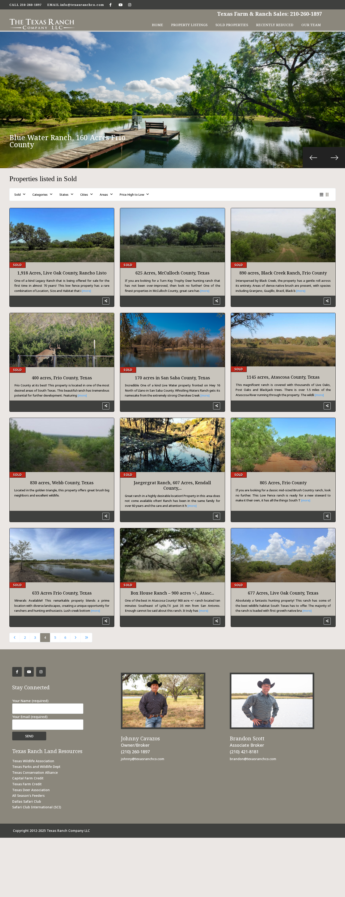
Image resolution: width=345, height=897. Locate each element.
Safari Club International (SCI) (36, 807)
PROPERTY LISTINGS (189, 24)
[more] (86, 291)
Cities (84, 194)
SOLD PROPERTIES (231, 24)
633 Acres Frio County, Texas (62, 593)
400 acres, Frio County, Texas (62, 378)
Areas (104, 194)
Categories (40, 194)
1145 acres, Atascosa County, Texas (283, 377)
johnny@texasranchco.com (142, 759)
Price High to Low (132, 194)
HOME (157, 24)
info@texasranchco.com (82, 5)
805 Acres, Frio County (283, 482)
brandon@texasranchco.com (253, 759)
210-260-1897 (31, 5)
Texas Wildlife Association (33, 761)
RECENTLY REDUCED (274, 24)
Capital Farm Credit (27, 778)
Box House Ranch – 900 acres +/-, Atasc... (172, 593)
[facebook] (110, 4)
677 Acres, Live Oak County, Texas (283, 593)
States (64, 194)
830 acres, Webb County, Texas (62, 482)
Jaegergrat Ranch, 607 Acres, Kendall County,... (172, 485)
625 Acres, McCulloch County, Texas (172, 273)
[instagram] (129, 4)
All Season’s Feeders (28, 795)
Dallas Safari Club (26, 801)
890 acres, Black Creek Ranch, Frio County (283, 273)
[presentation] (313, 157)
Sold (17, 194)
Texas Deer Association (31, 790)
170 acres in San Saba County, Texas (172, 378)
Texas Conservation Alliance (35, 772)
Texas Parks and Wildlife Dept (36, 766)
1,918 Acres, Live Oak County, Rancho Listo (62, 273)
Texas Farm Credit (27, 784)
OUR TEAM (311, 24)
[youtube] (120, 4)
